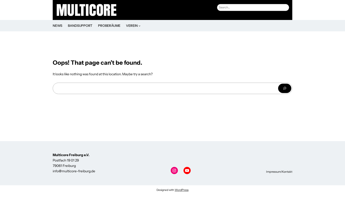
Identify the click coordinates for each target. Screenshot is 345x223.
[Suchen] (284, 88)
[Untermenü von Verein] (140, 26)
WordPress (181, 189)
